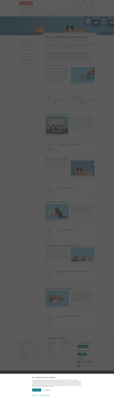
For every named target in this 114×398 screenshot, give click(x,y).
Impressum (34, 395)
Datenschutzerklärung (44, 395)
